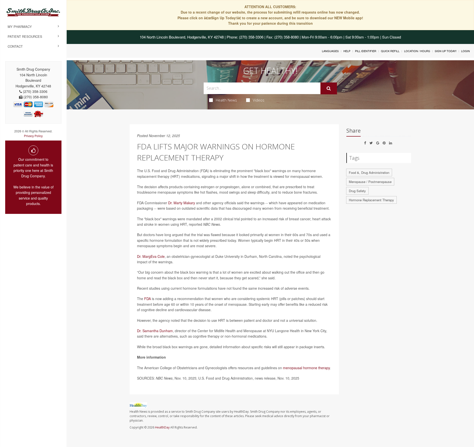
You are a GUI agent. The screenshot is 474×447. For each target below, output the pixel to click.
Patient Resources (25, 36)
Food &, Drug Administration (369, 172)
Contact (15, 46)
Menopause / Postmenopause (370, 181)
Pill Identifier (365, 51)
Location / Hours (417, 51)
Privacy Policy (33, 136)
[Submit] (328, 88)
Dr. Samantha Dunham (155, 330)
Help (346, 51)
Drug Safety (357, 190)
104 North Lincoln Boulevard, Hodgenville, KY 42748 (182, 37)
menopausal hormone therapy (306, 367)
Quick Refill (390, 51)
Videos (258, 100)
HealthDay (162, 427)
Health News (226, 100)
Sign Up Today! (445, 51)
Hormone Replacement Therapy (371, 200)
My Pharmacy (20, 26)
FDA (147, 298)
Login (465, 51)
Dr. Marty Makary (181, 202)
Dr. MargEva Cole (151, 256)
